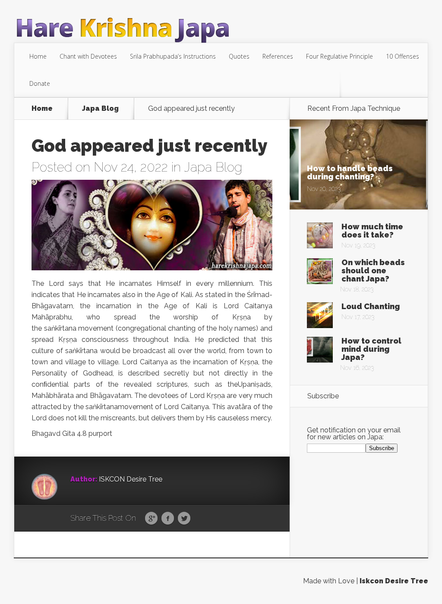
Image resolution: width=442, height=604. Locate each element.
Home (38, 56)
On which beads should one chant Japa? (373, 270)
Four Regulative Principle (339, 56)
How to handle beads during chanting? (350, 172)
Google (151, 519)
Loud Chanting (370, 306)
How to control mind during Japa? (371, 349)
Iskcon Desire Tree (394, 581)
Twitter (184, 519)
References (277, 56)
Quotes (239, 56)
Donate (39, 83)
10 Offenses (402, 56)
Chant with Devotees (88, 56)
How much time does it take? (372, 230)
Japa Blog (100, 108)
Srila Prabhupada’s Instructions (173, 56)
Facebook (167, 519)
